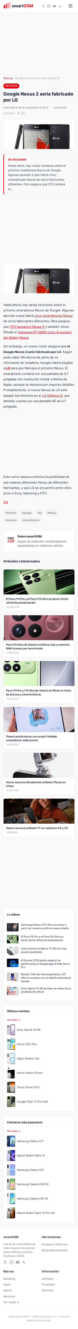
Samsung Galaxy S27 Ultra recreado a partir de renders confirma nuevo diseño (45, 926)
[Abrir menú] (70, 6)
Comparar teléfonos (54, 1244)
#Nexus (51, 512)
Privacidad (48, 1284)
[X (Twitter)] (43, 6)
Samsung (9, 1278)
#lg (39, 512)
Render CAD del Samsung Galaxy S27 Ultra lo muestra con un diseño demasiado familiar (46, 978)
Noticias (8, 78)
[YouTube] (54, 6)
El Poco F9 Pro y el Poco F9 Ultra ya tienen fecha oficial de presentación (42, 938)
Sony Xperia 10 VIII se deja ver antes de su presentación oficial (46, 990)
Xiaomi (7, 1290)
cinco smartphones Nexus (53, 316)
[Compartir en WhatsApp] (23, 113)
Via (5, 502)
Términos (47, 1290)
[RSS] (60, 6)
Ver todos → (14, 1019)
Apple (7, 1284)
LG (8, 368)
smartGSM (60, 107)
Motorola (9, 1296)
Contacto (47, 1278)
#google (27, 512)
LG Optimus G (52, 396)
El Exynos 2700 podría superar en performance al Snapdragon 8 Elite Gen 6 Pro (45, 964)
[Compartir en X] (18, 113)
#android (11, 512)
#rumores (11, 520)
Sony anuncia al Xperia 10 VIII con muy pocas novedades (44, 950)
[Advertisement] (39, 229)
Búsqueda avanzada (54, 1250)
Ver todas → (11, 1302)
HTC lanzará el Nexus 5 (27, 327)
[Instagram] (48, 6)
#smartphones (31, 520)
